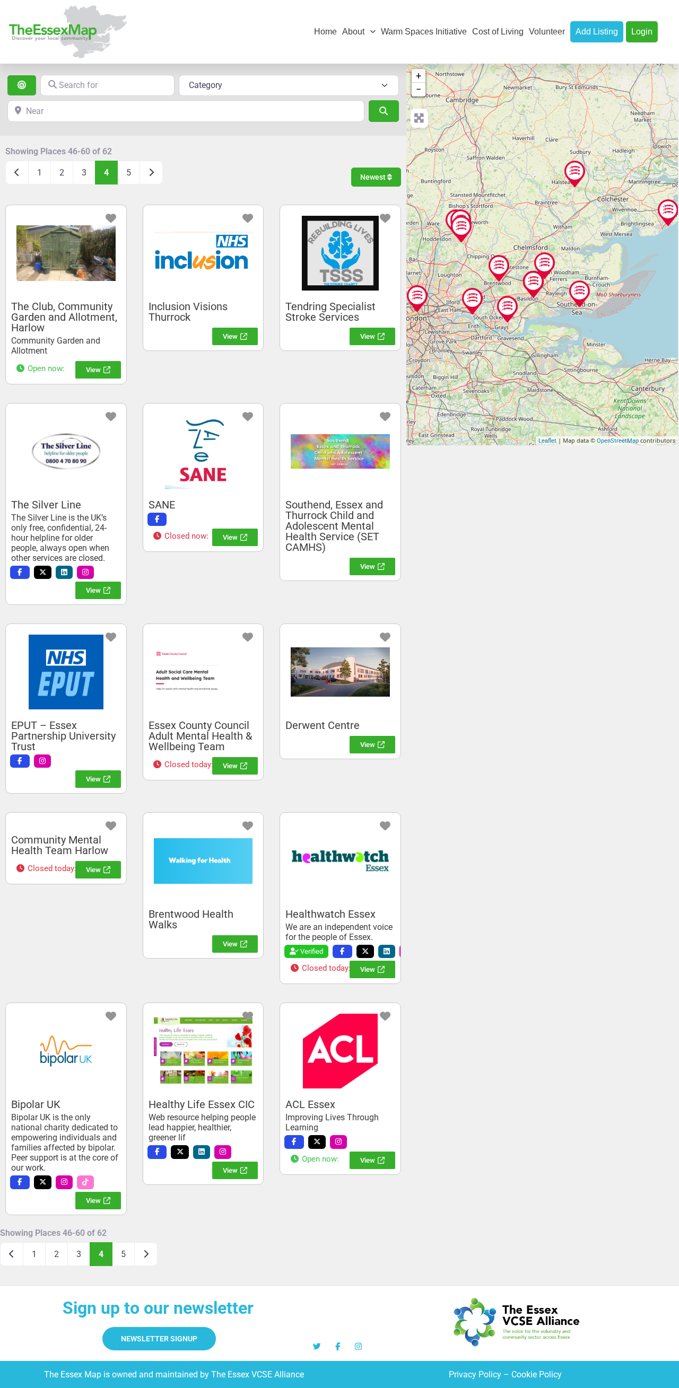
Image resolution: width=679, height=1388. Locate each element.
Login (641, 31)
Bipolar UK (35, 1104)
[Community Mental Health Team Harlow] (461, 229)
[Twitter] (317, 1346)
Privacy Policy (475, 1374)
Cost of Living (498, 31)
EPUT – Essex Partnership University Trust (63, 736)
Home (325, 31)
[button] (40, 368)
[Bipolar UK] (417, 298)
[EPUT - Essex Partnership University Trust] (544, 265)
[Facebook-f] (338, 1346)
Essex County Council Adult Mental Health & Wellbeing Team (200, 736)
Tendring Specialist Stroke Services (330, 311)
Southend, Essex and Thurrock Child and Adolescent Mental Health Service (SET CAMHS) (334, 526)
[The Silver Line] (533, 284)
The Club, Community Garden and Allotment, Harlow (64, 317)
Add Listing (597, 31)
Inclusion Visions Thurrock (188, 311)
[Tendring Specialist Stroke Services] (668, 212)
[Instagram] (358, 1346)
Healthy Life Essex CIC (202, 1104)
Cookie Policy (536, 1374)
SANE (162, 504)
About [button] (353, 31)
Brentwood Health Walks (191, 919)
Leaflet (547, 440)
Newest (373, 177)
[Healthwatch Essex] (574, 174)
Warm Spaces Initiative (424, 31)
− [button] (418, 89)
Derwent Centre (322, 725)
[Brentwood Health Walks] (499, 268)
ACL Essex (310, 1104)
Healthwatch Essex (330, 914)
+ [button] (418, 75)
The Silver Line (46, 504)
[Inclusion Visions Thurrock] (507, 309)
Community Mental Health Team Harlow (59, 845)
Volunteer (547, 31)
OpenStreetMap (618, 440)
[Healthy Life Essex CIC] (579, 293)
